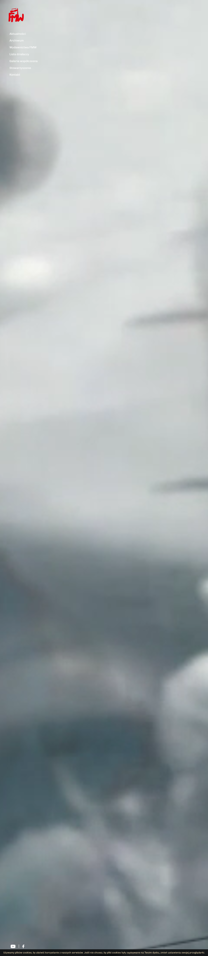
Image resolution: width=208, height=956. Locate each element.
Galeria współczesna (23, 61)
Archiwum (16, 40)
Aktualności (17, 34)
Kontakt (14, 74)
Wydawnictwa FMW (23, 47)
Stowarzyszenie (20, 68)
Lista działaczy (19, 54)
